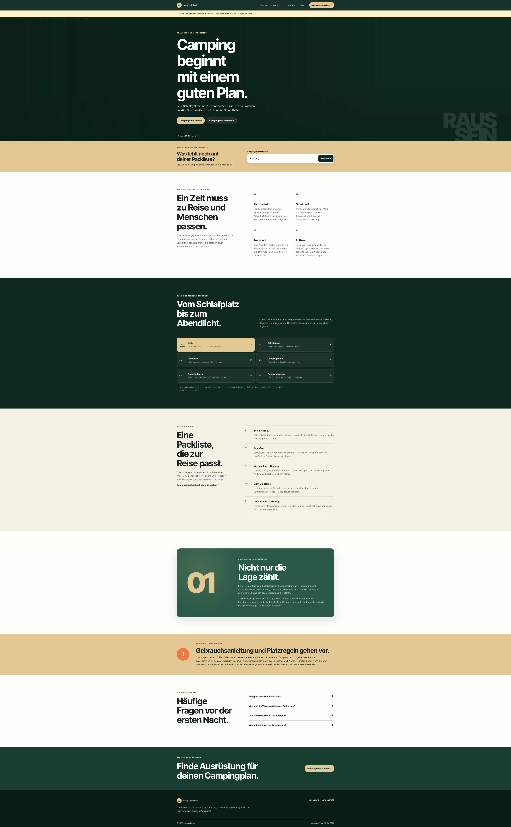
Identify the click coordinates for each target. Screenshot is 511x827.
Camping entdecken (322, 6)
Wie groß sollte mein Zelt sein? (265, 696)
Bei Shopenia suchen (320, 769)
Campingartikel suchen (223, 121)
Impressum (313, 799)
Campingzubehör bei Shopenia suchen (198, 484)
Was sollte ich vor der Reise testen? (267, 725)
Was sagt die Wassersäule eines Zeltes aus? (272, 706)
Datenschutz (328, 799)
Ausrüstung (276, 5)
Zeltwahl (263, 5)
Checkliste (290, 5)
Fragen (302, 5)
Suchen (327, 158)
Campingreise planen (191, 120)
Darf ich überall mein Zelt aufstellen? (268, 715)
